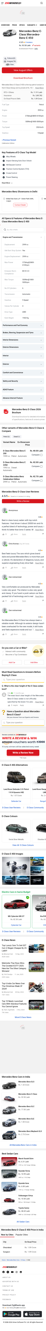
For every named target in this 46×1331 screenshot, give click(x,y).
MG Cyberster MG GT (16, 916)
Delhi (36, 49)
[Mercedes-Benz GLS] (9, 1085)
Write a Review (23, 501)
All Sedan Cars (23, 1222)
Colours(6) (11, 58)
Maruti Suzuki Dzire (25, 1159)
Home (4, 1260)
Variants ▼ (32, 25)
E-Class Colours (27, 845)
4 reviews (29, 42)
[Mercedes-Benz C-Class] (9, 1098)
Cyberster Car (16, 925)
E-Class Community (35, 807)
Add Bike (34, 662)
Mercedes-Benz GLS (26, 1082)
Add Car (12, 662)
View (12, 65)
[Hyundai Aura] (9, 1187)
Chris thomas (14, 544)
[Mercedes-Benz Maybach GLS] (9, 1135)
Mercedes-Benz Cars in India (24, 1145)
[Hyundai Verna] (9, 1174)
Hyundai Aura (23, 1183)
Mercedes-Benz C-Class (27, 1094)
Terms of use (8, 1290)
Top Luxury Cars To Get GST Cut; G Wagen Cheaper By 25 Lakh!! (14, 948)
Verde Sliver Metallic (16, 839)
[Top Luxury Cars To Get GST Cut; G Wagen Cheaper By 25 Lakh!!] (36, 948)
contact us (7, 1286)
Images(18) (11, 61)
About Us (6, 1277)
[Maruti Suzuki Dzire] (9, 1162)
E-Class (23, 1260)
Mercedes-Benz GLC (26, 1106)
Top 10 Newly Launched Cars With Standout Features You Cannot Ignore (14, 1004)
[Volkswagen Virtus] (9, 1199)
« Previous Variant (9, 140)
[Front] (9, 880)
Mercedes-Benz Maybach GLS (30, 1131)
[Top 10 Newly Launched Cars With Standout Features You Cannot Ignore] (36, 1005)
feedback (6, 1299)
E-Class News (25, 1017)
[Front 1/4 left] (37, 870)
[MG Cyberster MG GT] (16, 904)
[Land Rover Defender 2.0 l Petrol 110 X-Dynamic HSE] (16, 777)
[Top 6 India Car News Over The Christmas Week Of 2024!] (36, 987)
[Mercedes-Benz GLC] (9, 1110)
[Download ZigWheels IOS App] (32, 1314)
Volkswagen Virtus (25, 1196)
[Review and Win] (23, 746)
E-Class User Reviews (11, 807)
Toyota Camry (23, 1208)
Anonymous (13, 510)
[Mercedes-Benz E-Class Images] (9, 33)
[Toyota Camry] (9, 1212)
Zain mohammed (15, 577)
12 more (37, 880)
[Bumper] (23, 880)
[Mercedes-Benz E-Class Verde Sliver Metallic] (16, 828)
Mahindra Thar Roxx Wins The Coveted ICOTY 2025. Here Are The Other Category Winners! (14, 967)
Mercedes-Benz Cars (13, 1260)
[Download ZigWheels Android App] (11, 1314)
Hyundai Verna (24, 1171)
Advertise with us (10, 1281)
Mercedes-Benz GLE (26, 1119)
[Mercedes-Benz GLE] (9, 1122)
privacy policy (9, 1295)
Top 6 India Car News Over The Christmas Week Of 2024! (13, 986)
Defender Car (16, 801)
